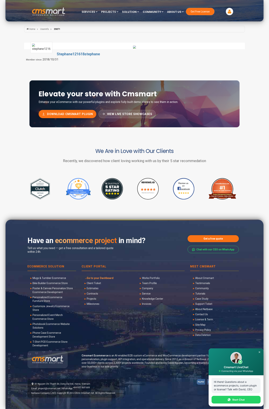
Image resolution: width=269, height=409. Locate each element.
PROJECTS (109, 12)
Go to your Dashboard (100, 278)
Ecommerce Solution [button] (45, 266)
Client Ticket (94, 283)
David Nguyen (175, 362)
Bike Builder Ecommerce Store (50, 283)
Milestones (93, 303)
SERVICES (89, 12)
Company (147, 288)
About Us (174, 12)
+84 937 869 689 (81, 387)
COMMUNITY (152, 12)
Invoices (146, 303)
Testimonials (202, 283)
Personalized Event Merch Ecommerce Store (48, 317)
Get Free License (200, 11)
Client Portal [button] (94, 266)
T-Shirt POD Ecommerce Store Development (50, 343)
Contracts (92, 293)
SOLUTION (129, 12)
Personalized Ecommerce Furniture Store (47, 299)
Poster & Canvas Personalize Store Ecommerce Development (53, 290)
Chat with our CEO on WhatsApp (215, 249)
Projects (91, 298)
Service (146, 293)
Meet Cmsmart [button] (203, 266)
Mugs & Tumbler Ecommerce (49, 278)
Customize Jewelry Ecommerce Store (51, 308)
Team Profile (149, 283)
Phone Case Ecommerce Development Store (47, 334)
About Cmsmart (204, 278)
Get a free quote (213, 238)
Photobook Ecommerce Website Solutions (51, 326)
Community (202, 288)
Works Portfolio (151, 278)
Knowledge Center (152, 298)
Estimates (92, 288)
